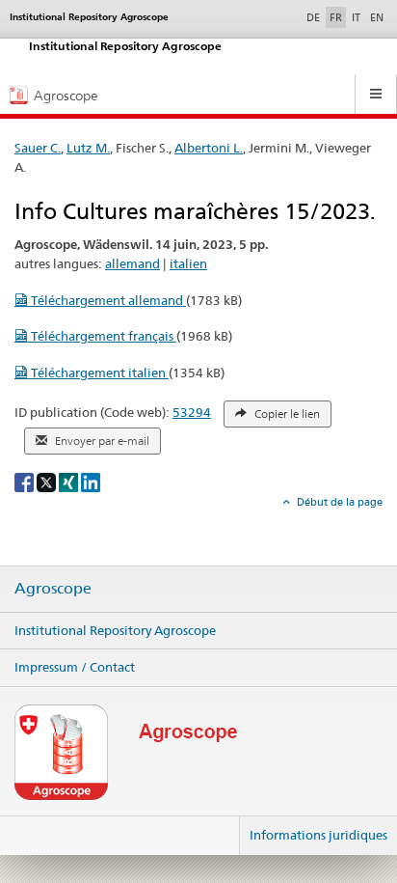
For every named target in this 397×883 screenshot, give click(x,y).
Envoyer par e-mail (100, 441)
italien (188, 263)
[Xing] (70, 481)
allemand (132, 263)
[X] (48, 481)
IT (356, 17)
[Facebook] (25, 481)
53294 (191, 412)
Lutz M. (88, 147)
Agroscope (53, 588)
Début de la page (338, 502)
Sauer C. (37, 147)
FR (336, 17)
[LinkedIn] (90, 481)
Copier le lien (285, 414)
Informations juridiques (318, 834)
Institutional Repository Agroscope (115, 630)
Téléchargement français (102, 336)
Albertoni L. (208, 147)
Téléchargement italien (98, 372)
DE (315, 17)
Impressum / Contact (74, 667)
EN (377, 17)
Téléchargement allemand (107, 300)
